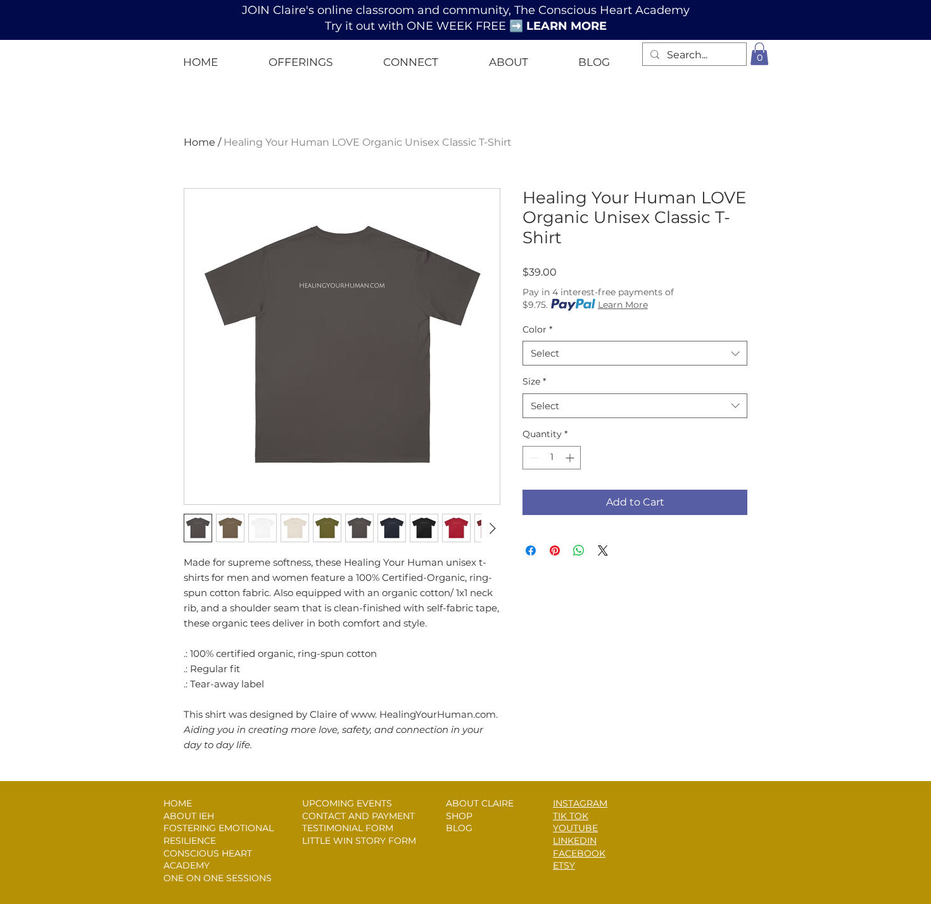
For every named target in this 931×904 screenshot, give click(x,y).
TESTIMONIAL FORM (347, 828)
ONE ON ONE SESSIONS (217, 878)
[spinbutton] (551, 458)
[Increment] (571, 458)
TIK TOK (570, 816)
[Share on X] (603, 550)
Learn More (623, 304)
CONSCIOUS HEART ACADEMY (207, 860)
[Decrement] (532, 458)
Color (537, 329)
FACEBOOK (579, 853)
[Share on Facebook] (530, 550)
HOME (177, 803)
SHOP (459, 816)
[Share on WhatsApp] (578, 550)
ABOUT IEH (188, 816)
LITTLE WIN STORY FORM (359, 840)
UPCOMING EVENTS (347, 803)
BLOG (459, 828)
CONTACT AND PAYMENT (358, 816)
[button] (300, 56)
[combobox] (634, 353)
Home (199, 142)
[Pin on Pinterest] (554, 550)
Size (534, 381)
